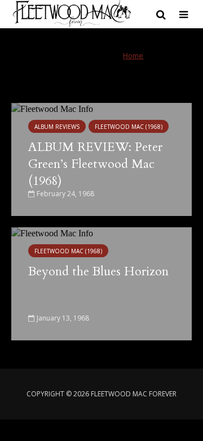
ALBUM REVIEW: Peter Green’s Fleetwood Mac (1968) (95, 164)
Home (133, 55)
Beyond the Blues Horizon (98, 271)
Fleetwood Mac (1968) (128, 127)
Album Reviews (57, 127)
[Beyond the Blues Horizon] (52, 282)
